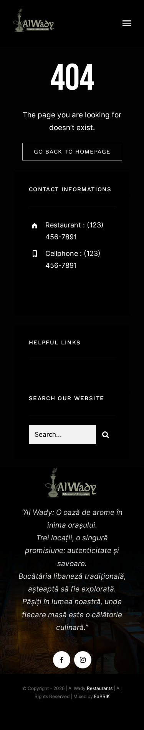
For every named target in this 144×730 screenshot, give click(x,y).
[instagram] (79, 289)
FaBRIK (102, 696)
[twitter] (58, 289)
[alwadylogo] (35, 11)
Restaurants (100, 688)
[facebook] (37, 289)
